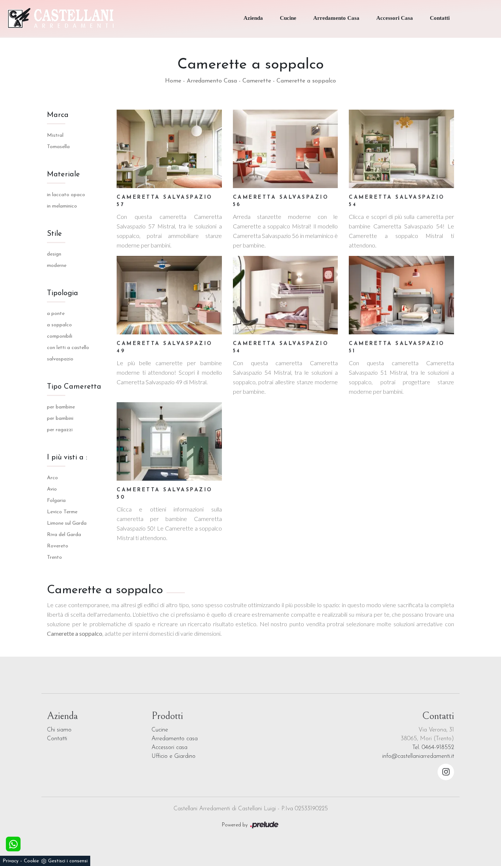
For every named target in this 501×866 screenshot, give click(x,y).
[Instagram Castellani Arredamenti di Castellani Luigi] (446, 772)
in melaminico (62, 206)
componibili (59, 336)
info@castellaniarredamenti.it (418, 756)
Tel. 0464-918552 (433, 748)
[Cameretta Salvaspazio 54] (401, 149)
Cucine (288, 18)
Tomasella (58, 147)
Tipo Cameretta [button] (74, 386)
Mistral (55, 135)
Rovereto (57, 546)
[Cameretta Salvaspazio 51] (401, 295)
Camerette (256, 81)
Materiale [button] (63, 174)
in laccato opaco (66, 195)
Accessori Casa (394, 18)
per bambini (60, 418)
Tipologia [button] (62, 293)
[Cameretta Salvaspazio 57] (169, 149)
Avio (52, 489)
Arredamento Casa (336, 18)
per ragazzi (60, 430)
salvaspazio (60, 359)
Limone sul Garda (67, 523)
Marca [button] (58, 115)
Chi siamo (59, 730)
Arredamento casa (174, 739)
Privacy (10, 861)
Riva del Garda (64, 534)
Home (173, 81)
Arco (52, 478)
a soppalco (59, 325)
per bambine (61, 407)
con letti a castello (68, 348)
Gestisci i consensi (68, 861)
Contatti (440, 18)
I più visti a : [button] (67, 457)
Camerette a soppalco (306, 81)
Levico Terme (62, 512)
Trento (54, 557)
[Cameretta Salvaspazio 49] (169, 295)
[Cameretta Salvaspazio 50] (169, 441)
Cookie (31, 861)
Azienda (253, 18)
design (54, 254)
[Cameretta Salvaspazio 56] (285, 149)
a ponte (56, 313)
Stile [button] (54, 234)
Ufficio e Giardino (173, 756)
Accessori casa (169, 748)
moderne (56, 265)
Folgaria (56, 500)
